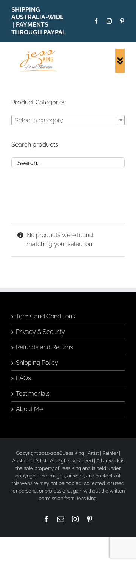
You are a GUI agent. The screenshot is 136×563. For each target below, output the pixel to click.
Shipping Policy (37, 362)
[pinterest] (122, 21)
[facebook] (96, 21)
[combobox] (68, 120)
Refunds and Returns (44, 347)
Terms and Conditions (45, 316)
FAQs (23, 378)
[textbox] (68, 120)
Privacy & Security (40, 331)
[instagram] (109, 21)
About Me (29, 409)
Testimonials (33, 393)
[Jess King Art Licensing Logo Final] (39, 51)
